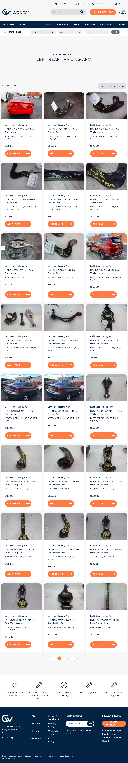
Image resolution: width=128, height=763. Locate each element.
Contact (35, 723)
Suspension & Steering (68, 24)
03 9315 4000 (113, 723)
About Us (36, 738)
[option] (14, 690)
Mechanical (105, 24)
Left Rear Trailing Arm (16, 124)
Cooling (48, 24)
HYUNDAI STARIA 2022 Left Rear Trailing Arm (62, 622)
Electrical (90, 24)
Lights (35, 24)
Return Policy (51, 740)
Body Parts (8, 24)
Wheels (23, 24)
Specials (120, 24)
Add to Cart (13, 153)
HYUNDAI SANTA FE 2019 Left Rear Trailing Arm (20, 551)
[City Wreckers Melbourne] (15, 12)
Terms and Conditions (66, 756)
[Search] (82, 12)
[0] (121, 15)
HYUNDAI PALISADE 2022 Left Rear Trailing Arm (20, 483)
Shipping (35, 731)
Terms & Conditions (54, 717)
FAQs (33, 716)
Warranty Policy (53, 732)
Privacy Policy (52, 725)
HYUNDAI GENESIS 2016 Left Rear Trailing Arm (63, 342)
